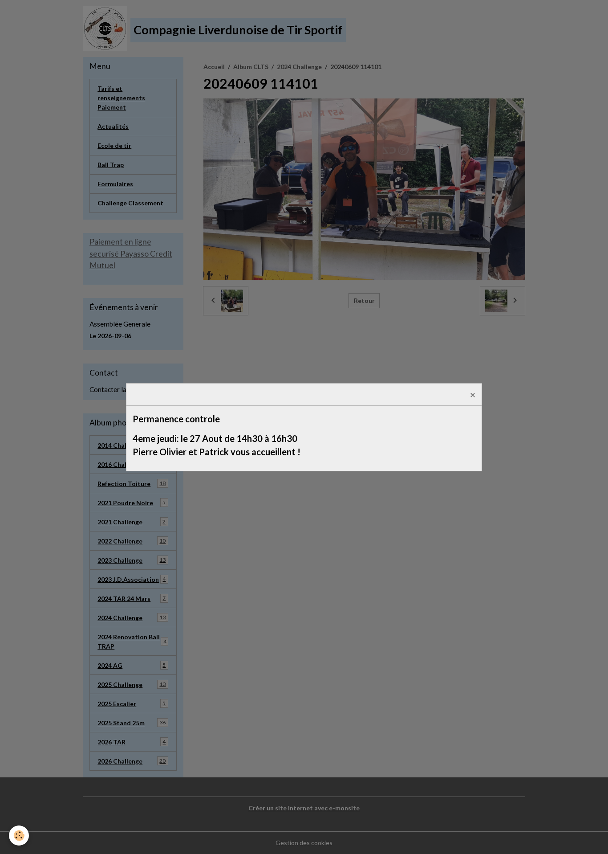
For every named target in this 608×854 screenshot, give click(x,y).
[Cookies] (19, 835)
